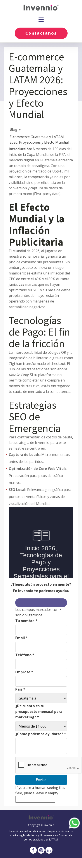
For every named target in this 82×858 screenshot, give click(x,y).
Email (21, 637)
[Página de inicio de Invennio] (41, 8)
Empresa (24, 672)
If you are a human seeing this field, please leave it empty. (40, 790)
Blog (13, 129)
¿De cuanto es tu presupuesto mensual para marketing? (38, 711)
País (20, 689)
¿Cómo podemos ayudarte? (40, 733)
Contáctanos (41, 33)
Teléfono (24, 654)
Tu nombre (26, 620)
